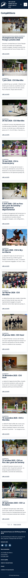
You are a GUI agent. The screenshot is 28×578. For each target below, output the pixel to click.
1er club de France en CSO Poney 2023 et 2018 (13, 532)
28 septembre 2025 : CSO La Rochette (13, 504)
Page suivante (17, 524)
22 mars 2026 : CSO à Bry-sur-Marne (12, 251)
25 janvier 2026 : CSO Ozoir (13, 335)
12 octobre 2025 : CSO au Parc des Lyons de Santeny (13, 461)
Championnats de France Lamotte (10, 36)
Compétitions (21, 36)
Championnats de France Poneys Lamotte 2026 (12, 39)
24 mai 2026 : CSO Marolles (13, 121)
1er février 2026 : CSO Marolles (11, 294)
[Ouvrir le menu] (21, 4)
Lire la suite (5, 54)
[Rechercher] (25, 4)
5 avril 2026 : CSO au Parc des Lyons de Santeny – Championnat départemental (12, 207)
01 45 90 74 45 (4, 556)
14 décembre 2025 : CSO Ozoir (12, 376)
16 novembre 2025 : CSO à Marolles (12, 419)
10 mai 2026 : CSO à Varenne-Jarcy (10, 162)
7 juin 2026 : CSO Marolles (12, 80)
